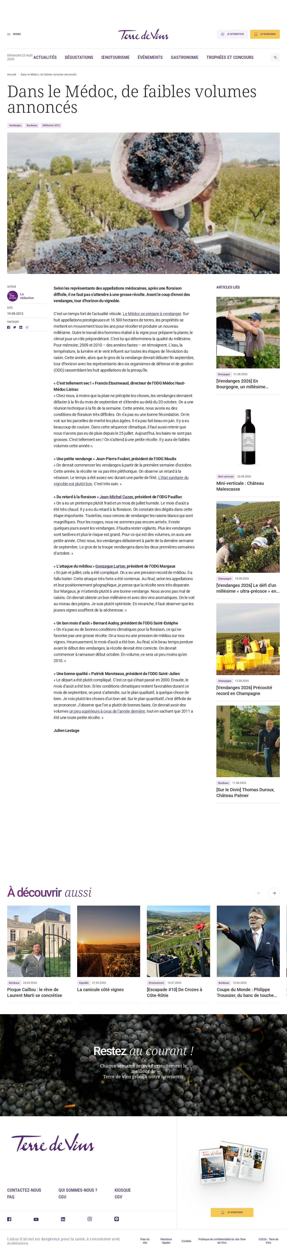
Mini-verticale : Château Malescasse (240, 486)
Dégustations (79, 57)
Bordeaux (32, 125)
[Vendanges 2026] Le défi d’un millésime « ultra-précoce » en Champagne (246, 588)
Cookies (186, 1241)
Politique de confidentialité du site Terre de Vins (222, 1241)
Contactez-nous (24, 1190)
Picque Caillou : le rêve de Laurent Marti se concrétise (34, 992)
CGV (118, 1197)
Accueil (11, 74)
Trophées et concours (230, 57)
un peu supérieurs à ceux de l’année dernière (107, 711)
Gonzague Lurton (110, 566)
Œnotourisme (115, 57)
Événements (150, 57)
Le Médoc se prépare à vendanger (152, 313)
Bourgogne (224, 374)
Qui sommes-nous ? (78, 1190)
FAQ (10, 1197)
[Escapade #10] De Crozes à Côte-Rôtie (174, 992)
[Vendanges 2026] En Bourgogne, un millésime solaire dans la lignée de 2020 (246, 384)
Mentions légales (166, 1241)
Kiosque (123, 1190)
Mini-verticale (226, 476)
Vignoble (84, 982)
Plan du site (145, 1241)
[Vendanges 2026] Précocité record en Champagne (244, 690)
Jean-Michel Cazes (116, 496)
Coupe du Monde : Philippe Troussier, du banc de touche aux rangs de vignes (245, 992)
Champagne (224, 578)
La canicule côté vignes (100, 989)
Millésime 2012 (51, 125)
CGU (62, 1197)
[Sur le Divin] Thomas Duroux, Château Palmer (245, 792)
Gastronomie (184, 57)
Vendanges (15, 125)
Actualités (45, 57)
